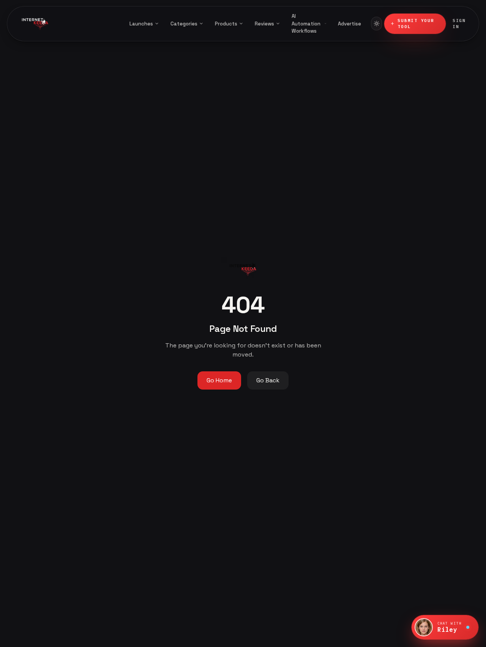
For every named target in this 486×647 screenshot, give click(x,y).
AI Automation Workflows (306, 23)
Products (226, 24)
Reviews (264, 24)
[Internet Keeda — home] (66, 23)
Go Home (219, 380)
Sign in (459, 24)
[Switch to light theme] (376, 23)
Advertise (349, 24)
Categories (183, 24)
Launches (141, 24)
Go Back (267, 380)
